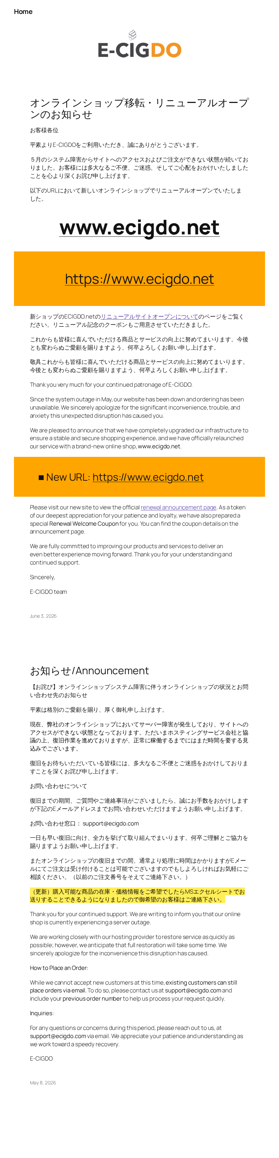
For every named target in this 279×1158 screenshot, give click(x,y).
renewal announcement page (179, 507)
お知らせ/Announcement (89, 670)
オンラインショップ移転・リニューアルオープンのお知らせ (139, 108)
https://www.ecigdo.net (148, 477)
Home (23, 11)
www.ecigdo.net (139, 227)
